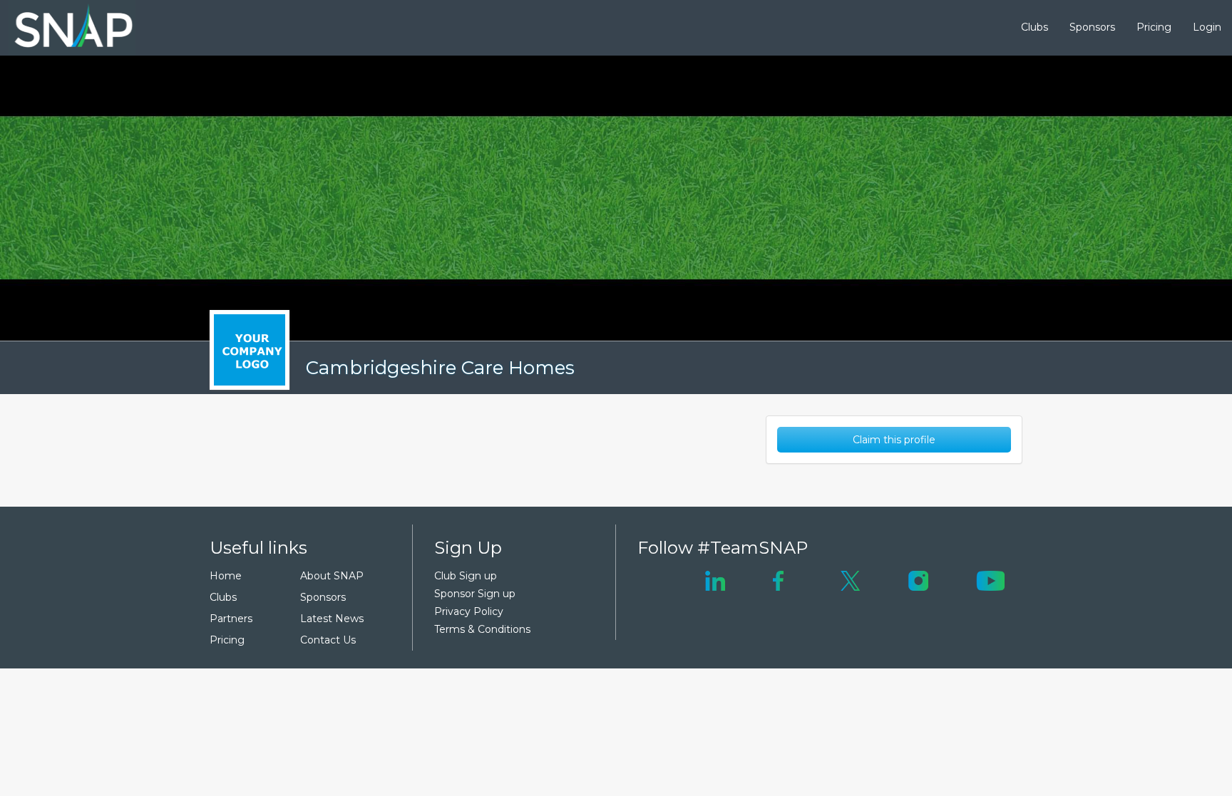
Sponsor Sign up (474, 593)
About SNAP (332, 575)
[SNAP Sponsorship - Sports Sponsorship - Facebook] (778, 579)
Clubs (1034, 27)
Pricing (1153, 27)
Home (226, 575)
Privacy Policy (468, 611)
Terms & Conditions (482, 629)
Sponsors (1092, 27)
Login (1207, 27)
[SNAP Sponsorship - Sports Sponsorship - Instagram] (918, 579)
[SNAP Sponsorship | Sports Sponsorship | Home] (63, 28)
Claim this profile (894, 439)
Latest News (332, 618)
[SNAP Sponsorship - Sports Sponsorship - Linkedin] (715, 579)
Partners (231, 618)
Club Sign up (465, 575)
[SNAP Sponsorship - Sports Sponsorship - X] (850, 579)
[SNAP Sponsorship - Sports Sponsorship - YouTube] (990, 579)
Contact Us (328, 640)
